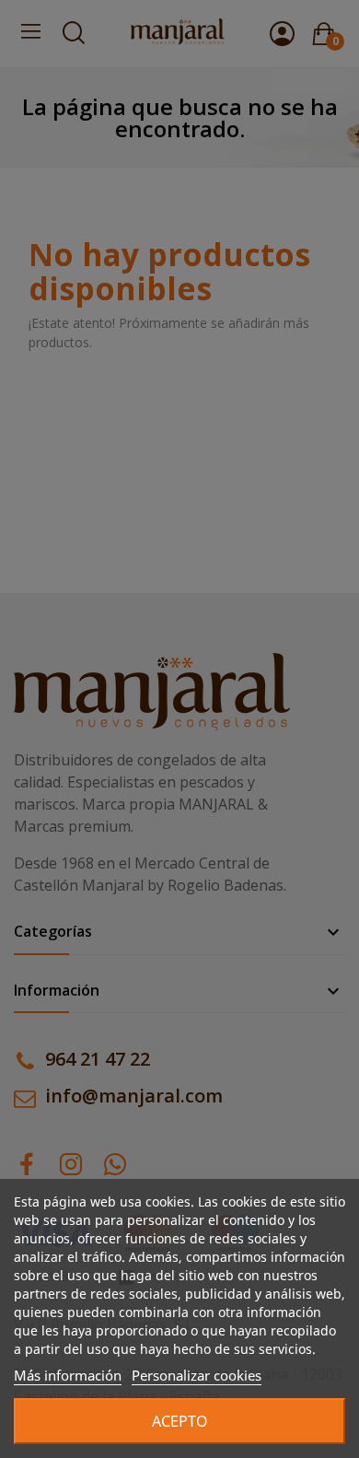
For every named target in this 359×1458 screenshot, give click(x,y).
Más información (68, 1375)
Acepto (180, 1421)
